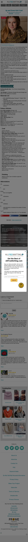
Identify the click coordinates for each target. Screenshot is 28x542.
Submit (14, 280)
